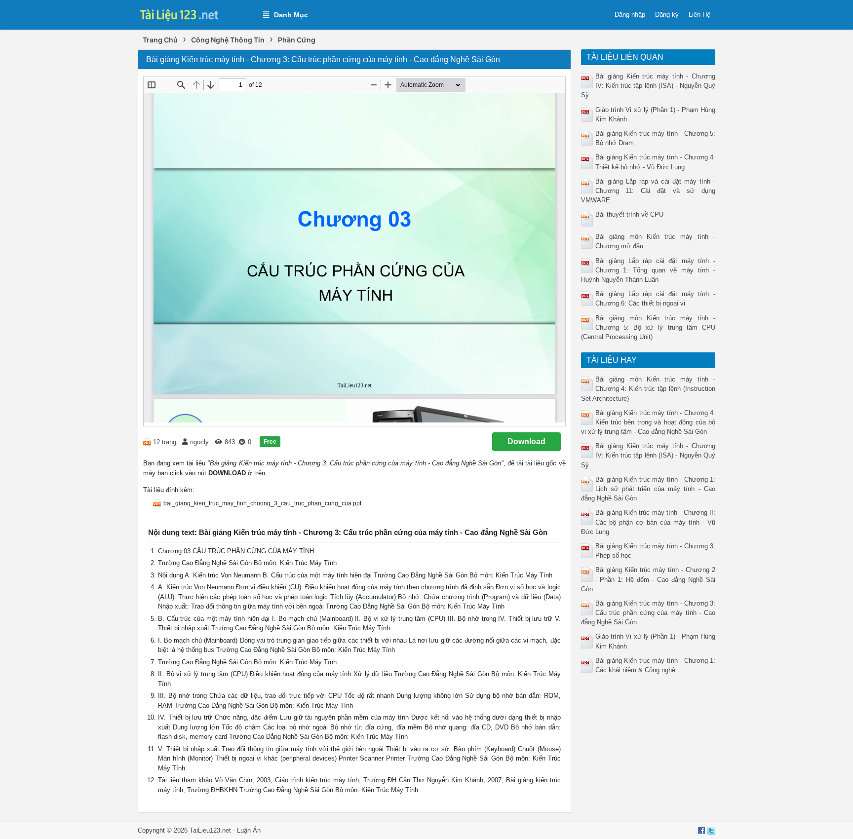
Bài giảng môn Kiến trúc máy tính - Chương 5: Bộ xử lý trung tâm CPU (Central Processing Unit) (648, 327)
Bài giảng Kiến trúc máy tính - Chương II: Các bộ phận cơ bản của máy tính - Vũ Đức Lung (648, 522)
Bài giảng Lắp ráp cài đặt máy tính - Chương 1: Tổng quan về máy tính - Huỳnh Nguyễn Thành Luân (648, 270)
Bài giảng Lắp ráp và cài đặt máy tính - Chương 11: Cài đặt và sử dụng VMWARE (648, 191)
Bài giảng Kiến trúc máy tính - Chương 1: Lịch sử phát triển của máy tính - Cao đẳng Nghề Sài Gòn (648, 489)
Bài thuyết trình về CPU (629, 214)
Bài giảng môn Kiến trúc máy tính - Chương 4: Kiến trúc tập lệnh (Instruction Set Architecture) (648, 389)
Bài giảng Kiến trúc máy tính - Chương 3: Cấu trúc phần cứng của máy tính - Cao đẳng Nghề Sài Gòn (648, 613)
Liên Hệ (699, 14)
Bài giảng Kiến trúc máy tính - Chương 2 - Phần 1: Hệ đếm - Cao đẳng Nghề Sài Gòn (648, 579)
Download (526, 441)
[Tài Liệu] (195, 14)
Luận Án (249, 830)
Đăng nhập (630, 14)
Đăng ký (667, 14)
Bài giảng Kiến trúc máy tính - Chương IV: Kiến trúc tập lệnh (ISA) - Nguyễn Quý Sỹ (648, 86)
